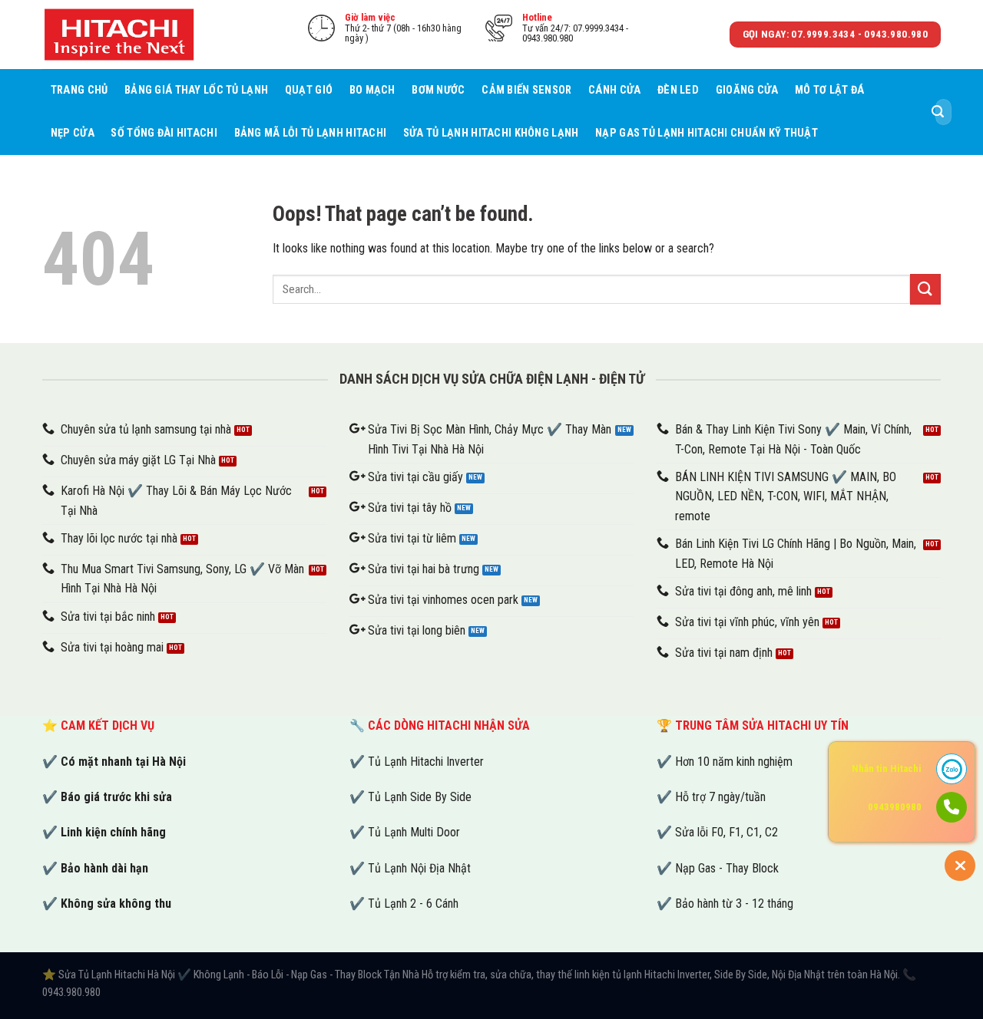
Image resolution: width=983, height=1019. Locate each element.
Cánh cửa (614, 90)
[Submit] (938, 112)
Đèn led (678, 90)
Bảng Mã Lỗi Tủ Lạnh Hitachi (310, 133)
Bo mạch (372, 90)
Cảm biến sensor (526, 90)
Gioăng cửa (747, 90)
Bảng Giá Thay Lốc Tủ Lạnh (196, 90)
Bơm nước (438, 90)
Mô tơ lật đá (829, 90)
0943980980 (895, 807)
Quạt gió (309, 90)
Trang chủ (79, 90)
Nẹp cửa (72, 133)
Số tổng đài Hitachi (164, 133)
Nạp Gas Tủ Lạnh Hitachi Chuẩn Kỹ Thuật (706, 133)
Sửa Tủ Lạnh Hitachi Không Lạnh (491, 133)
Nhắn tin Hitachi (887, 768)
